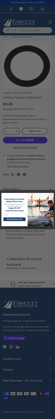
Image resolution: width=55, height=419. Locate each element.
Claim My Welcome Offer (14, 219)
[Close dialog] (52, 194)
